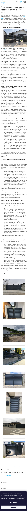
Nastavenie (13, 502)
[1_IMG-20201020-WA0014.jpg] (14, 377)
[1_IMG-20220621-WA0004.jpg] (14, 447)
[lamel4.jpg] (14, 354)
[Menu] (24, 1)
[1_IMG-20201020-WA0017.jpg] (14, 403)
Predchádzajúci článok (14, 466)
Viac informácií (20, 499)
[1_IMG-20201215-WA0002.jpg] (14, 423)
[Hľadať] (16, 1)
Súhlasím (13, 507)
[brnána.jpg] (14, 330)
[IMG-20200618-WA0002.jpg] (14, 307)
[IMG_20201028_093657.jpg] (14, 284)
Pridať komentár (6, 475)
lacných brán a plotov (5, 50)
